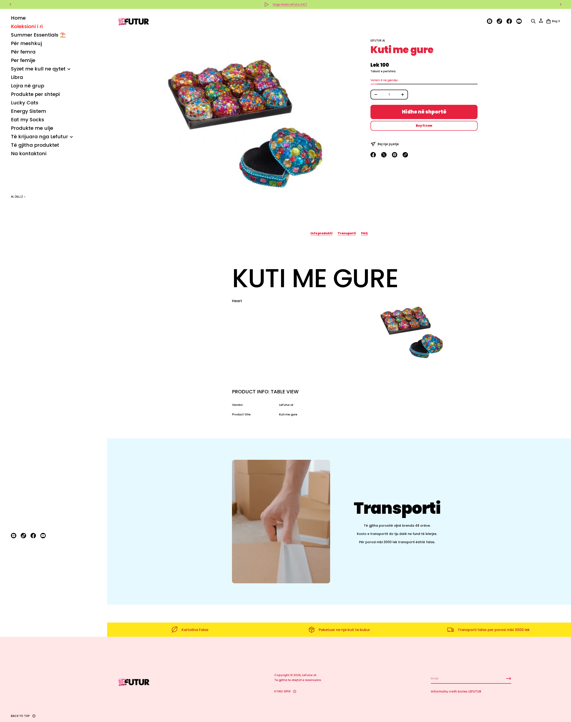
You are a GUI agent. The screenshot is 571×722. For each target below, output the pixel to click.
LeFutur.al (377, 40)
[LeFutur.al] (134, 21)
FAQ (364, 233)
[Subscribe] (508, 678)
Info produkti (321, 233)
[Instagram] (14, 535)
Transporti (347, 233)
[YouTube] (43, 535)
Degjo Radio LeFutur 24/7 (290, 4)
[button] (533, 21)
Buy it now (424, 126)
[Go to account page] (541, 22)
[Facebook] (33, 535)
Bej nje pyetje (388, 144)
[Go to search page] (533, 21)
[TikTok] (23, 535)
